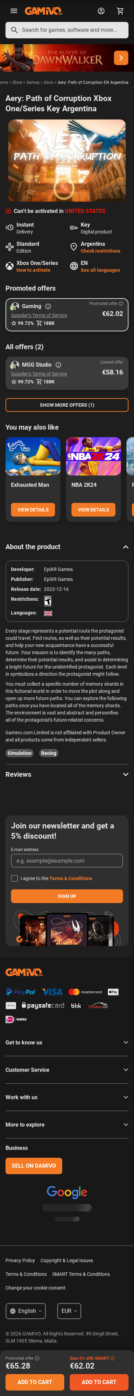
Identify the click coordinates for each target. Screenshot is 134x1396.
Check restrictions (100, 251)
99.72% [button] (26, 323)
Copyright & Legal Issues (67, 1260)
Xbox (48, 82)
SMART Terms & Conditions (81, 1274)
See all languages (100, 270)
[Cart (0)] (120, 11)
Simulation (20, 753)
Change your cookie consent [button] (35, 1288)
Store (17, 82)
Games (33, 82)
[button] (67, 314)
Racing (48, 753)
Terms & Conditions (70, 878)
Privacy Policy (20, 1260)
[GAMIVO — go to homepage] (43, 11)
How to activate (33, 270)
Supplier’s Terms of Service (39, 315)
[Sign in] (101, 11)
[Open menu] (13, 11)
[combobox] (67, 30)
